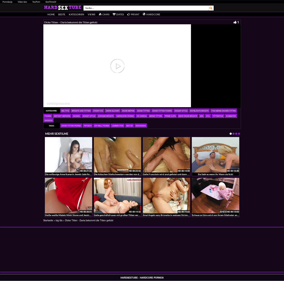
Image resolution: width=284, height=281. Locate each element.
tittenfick (218, 116)
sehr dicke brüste (187, 116)
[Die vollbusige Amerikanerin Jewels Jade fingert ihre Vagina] (68, 155)
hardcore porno (125, 116)
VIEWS (91, 14)
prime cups (170, 116)
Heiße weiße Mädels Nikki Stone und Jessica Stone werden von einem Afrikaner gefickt (89, 215)
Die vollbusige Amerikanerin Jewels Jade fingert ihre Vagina (75, 174)
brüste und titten (81, 110)
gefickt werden (62, 116)
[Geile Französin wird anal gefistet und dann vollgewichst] (166, 155)
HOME (51, 14)
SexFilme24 (51, 1)
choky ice (98, 110)
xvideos (48, 120)
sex (201, 116)
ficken (48, 116)
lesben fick (117, 125)
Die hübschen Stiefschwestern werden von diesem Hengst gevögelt (128, 174)
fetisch (88, 125)
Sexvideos (141, 125)
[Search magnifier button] (211, 8)
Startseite (48, 220)
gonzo (76, 116)
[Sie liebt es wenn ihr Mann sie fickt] (215, 155)
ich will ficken (101, 125)
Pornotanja (7, 1)
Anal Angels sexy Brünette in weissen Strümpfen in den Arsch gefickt (178, 215)
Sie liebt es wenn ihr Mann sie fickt (215, 174)
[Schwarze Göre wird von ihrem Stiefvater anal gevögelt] (215, 195)
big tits (65, 110)
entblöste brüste (199, 110)
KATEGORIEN (76, 14)
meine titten (155, 116)
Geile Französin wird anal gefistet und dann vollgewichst (171, 174)
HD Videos (142, 116)
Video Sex (22, 1)
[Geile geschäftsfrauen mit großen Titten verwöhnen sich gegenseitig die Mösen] (117, 195)
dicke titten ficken (162, 110)
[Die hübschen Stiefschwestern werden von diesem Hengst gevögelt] (117, 155)
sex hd (129, 125)
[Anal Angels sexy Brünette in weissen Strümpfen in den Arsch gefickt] (166, 195)
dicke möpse (128, 110)
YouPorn (36, 1)
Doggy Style (181, 110)
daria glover (112, 110)
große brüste (106, 116)
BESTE (61, 14)
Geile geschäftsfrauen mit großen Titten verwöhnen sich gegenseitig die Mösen (134, 215)
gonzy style (89, 116)
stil (208, 116)
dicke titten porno (71, 125)
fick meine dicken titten (223, 110)
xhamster (231, 116)
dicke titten (143, 110)
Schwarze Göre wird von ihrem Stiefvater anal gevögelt (220, 215)
